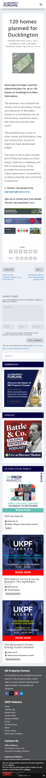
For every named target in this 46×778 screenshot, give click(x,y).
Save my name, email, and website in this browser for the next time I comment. (20, 334)
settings (27, 769)
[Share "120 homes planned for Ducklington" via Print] (35, 251)
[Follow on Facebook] (7, 693)
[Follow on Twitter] (11, 693)
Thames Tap (20, 46)
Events (7, 722)
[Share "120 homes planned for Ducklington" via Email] (30, 251)
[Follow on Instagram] (16, 693)
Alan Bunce (20, 41)
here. (32, 202)
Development (14, 43)
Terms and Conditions (14, 734)
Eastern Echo (10, 713)
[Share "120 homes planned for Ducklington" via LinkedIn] (25, 251)
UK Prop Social (11, 725)
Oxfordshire (31, 43)
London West (10, 716)
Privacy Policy (10, 731)
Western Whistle (12, 719)
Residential (10, 46)
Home (7, 707)
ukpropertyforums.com (16, 191)
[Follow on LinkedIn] (21, 693)
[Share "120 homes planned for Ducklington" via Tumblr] (20, 251)
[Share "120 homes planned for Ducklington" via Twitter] (15, 251)
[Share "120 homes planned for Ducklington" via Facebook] (10, 251)
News (23, 43)
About (7, 728)
